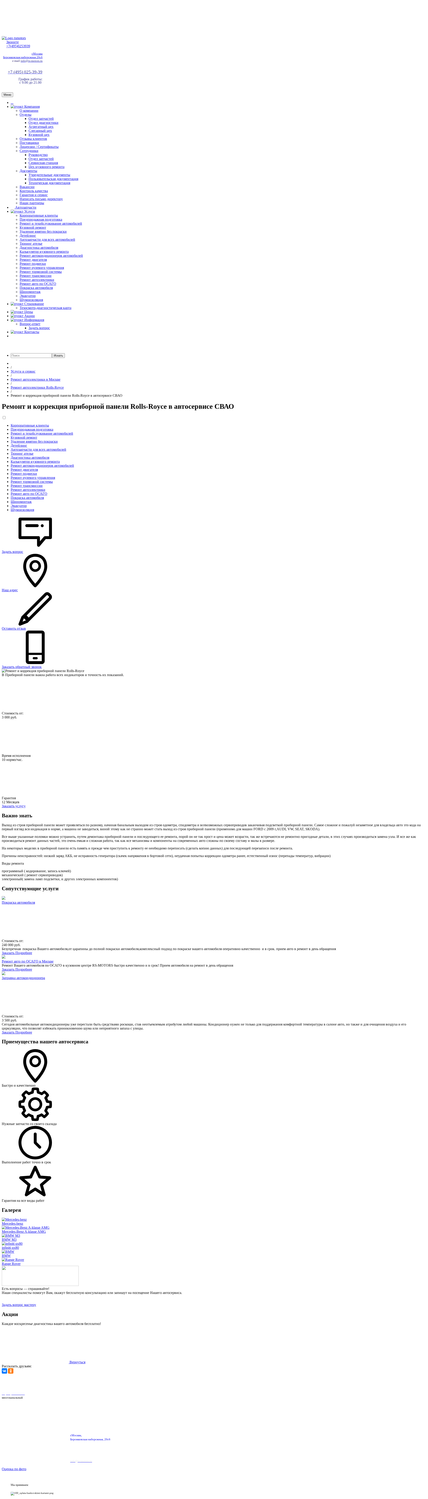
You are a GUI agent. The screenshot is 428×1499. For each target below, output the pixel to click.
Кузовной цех (39, 135)
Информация (33, 320)
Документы (28, 171)
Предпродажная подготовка (41, 219)
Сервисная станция (43, 163)
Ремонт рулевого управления (42, 268)
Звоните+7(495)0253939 (18, 44)
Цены (28, 312)
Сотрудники (29, 151)
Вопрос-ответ (30, 324)
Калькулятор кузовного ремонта (44, 251)
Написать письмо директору (41, 199)
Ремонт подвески (33, 264)
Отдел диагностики (43, 123)
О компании (29, 110)
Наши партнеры (32, 203)
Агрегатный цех (41, 127)
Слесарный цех (40, 131)
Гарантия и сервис (34, 195)
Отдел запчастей (41, 118)
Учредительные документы (49, 175)
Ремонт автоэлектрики (37, 280)
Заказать (8, 953)
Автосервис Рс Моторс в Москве (126, 1382)
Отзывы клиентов (33, 139)
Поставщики (29, 143)
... (12, 102)
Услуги (29, 211)
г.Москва (37, 53)
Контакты (31, 332)
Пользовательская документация (53, 179)
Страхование (33, 304)
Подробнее (23, 953)
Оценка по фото (14, 1469)
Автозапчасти (25, 207)
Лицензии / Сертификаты (39, 147)
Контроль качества (34, 191)
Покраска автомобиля (36, 288)
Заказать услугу (14, 806)
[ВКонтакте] (4, 1371)
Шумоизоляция (31, 300)
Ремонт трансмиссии (35, 276)
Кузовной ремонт (33, 227)
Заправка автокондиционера (23, 978)
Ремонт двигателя (33, 260)
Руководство (38, 155)
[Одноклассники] (10, 1371)
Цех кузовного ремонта (46, 167)
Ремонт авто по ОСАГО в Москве (28, 961)
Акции (29, 316)
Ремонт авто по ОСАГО (38, 284)
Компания (31, 106)
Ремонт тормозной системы (41, 272)
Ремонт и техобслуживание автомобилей (51, 223)
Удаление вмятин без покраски (43, 231)
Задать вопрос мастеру (19, 1305)
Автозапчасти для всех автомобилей (47, 239)
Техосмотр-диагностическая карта (45, 308)
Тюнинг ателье (31, 243)
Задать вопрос (39, 328)
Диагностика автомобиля (39, 247)
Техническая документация (49, 183)
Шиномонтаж (30, 292)
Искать (58, 355)
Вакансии (27, 187)
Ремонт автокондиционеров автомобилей (51, 255)
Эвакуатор (28, 296)
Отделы (25, 114)
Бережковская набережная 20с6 (23, 57)
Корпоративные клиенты (39, 215)
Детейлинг (28, 235)
